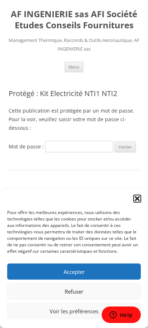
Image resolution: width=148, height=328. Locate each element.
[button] (137, 198)
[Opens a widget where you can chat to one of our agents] (121, 315)
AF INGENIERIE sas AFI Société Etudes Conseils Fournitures (74, 20)
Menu (74, 67)
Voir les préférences (74, 311)
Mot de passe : (27, 146)
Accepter (74, 271)
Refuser (74, 291)
